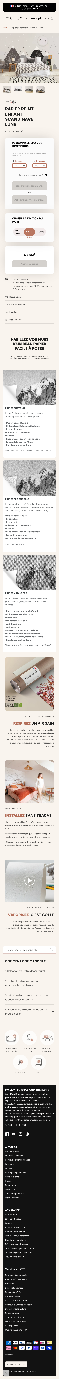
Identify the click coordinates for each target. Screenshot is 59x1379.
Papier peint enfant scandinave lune (27, 27)
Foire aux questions (14, 1155)
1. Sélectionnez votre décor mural (25, 971)
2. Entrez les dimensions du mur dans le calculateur (21, 983)
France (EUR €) (14, 1364)
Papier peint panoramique (16, 1172)
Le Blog (8, 1168)
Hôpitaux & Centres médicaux (18, 1304)
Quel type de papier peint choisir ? (20, 1248)
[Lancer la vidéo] (29, 881)
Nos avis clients (12, 1176)
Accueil (6, 27)
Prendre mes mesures (15, 1231)
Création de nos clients (15, 1240)
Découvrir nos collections (16, 1244)
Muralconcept (16, 1371)
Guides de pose (12, 1223)
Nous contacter (12, 1151)
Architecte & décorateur (16, 1279)
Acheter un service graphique (29, 199)
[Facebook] (7, 1134)
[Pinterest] (27, 1134)
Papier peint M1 (12, 1325)
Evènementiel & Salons (15, 1309)
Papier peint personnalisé (16, 1275)
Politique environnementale (17, 1159)
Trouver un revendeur (14, 1256)
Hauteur (18, 161)
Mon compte (11, 1214)
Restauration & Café (14, 1292)
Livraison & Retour (13, 1219)
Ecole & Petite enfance (15, 1321)
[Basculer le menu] (7, 18)
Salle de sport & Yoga (14, 1317)
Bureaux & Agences (14, 1288)
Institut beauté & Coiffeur (16, 1300)
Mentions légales (12, 1197)
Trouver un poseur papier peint (19, 1252)
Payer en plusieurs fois (15, 1227)
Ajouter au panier (29, 264)
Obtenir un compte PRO (16, 1330)
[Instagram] (20, 1134)
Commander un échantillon (17, 1235)
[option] (29, 58)
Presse (8, 1181)
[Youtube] (13, 1134)
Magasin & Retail (12, 1296)
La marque (10, 1164)
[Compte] (45, 18)
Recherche (9, 1355)
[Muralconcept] (29, 18)
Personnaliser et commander (29, 185)
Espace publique (12, 1313)
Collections (10, 1189)
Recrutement (11, 1185)
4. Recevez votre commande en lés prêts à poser (26, 1011)
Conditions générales (14, 1193)
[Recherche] (51, 950)
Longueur (40, 161)
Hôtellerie (9, 1283)
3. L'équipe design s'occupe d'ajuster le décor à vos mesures (26, 997)
